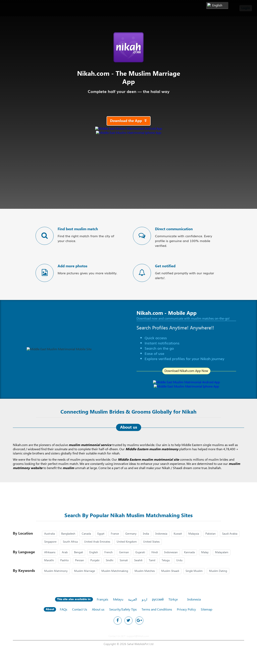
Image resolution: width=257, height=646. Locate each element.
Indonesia (161, 534)
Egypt (100, 534)
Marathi (49, 560)
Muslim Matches (145, 571)
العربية (132, 600)
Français (102, 600)
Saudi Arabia (229, 534)
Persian (79, 560)
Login (245, 8)
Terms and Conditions (157, 610)
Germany (131, 534)
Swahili (138, 560)
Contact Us (79, 610)
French (108, 552)
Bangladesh (68, 534)
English (93, 552)
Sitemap (206, 610)
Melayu (118, 600)
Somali (124, 560)
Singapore (50, 542)
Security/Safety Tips (123, 610)
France (115, 534)
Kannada (189, 552)
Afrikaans (49, 552)
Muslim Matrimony (56, 571)
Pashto (64, 560)
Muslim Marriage (84, 571)
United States (151, 542)
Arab (65, 552)
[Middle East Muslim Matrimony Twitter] (128, 621)
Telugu (166, 560)
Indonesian (171, 552)
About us (98, 610)
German (124, 552)
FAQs (63, 610)
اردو (144, 600)
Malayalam (221, 552)
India (146, 534)
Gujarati (140, 552)
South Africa (70, 542)
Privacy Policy (186, 610)
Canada (86, 534)
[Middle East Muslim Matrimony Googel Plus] (139, 621)
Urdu (179, 560)
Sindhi (109, 560)
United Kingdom (127, 542)
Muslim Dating (218, 571)
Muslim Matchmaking (114, 571)
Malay (205, 552)
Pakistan (210, 534)
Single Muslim (194, 571)
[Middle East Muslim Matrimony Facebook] (118, 621)
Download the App (129, 121)
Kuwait (178, 534)
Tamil (152, 560)
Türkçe (173, 600)
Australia (49, 534)
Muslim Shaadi (170, 571)
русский (158, 600)
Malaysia (193, 534)
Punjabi (94, 560)
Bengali (78, 552)
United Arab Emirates (97, 542)
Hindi (154, 552)
